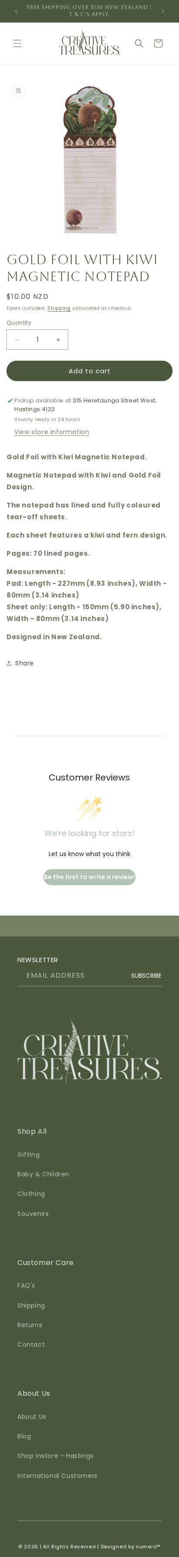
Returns (29, 1325)
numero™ (148, 1546)
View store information (51, 432)
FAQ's (26, 1285)
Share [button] (24, 663)
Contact (31, 1344)
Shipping (59, 308)
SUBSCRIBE (146, 976)
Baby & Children (43, 1174)
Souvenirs (33, 1213)
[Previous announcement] (16, 11)
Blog (24, 1436)
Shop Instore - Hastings (55, 1455)
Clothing (31, 1193)
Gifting (28, 1154)
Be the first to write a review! (89, 877)
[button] (17, 43)
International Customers (57, 1475)
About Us (31, 1416)
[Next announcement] (162, 11)
